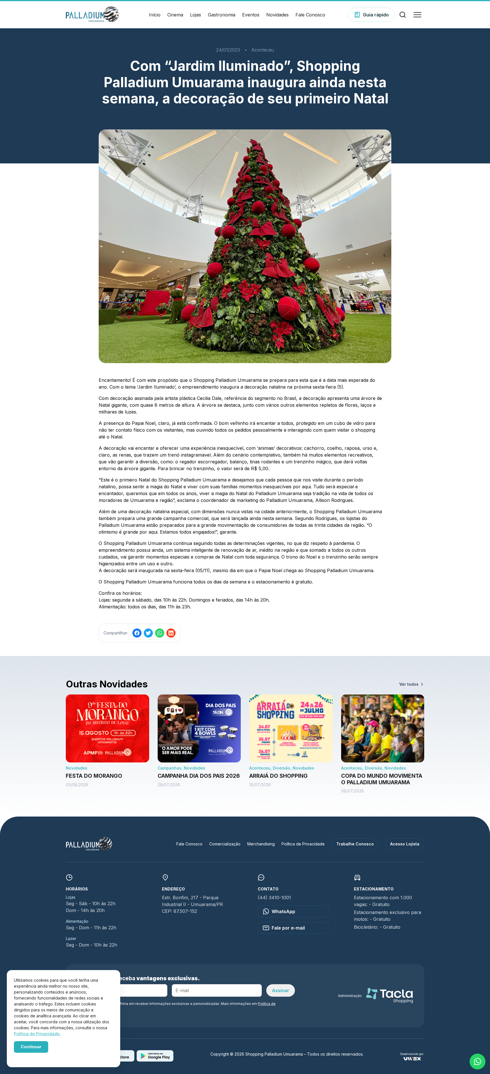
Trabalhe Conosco (355, 843)
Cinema (175, 14)
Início (154, 14)
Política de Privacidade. (37, 1033)
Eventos (250, 14)
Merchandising (261, 843)
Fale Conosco (310, 14)
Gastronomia (221, 14)
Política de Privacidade (303, 843)
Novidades (277, 14)
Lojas (195, 14)
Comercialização (224, 843)
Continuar (31, 1046)
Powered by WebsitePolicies (38, 1056)
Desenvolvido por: (412, 1054)
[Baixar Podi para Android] (155, 1060)
